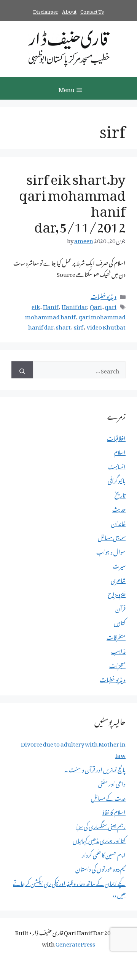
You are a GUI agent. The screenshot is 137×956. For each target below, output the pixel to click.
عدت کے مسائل (108, 797)
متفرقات (116, 636)
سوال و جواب (111, 551)
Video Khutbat (106, 326)
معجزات (117, 664)
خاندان (118, 522)
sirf (78, 326)
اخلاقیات (116, 437)
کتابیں (120, 621)
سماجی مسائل (112, 536)
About (69, 10)
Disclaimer (45, 10)
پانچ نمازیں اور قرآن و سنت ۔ (95, 768)
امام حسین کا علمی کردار (104, 854)
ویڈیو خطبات (103, 295)
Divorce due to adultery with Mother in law (73, 748)
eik (36, 305)
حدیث (119, 508)
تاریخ (120, 494)
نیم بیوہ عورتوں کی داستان (100, 868)
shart (63, 326)
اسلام (120, 451)
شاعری (118, 579)
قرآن (120, 607)
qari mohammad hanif (70, 310)
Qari (96, 305)
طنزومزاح (117, 593)
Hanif (51, 305)
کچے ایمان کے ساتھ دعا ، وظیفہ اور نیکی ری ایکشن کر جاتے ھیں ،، (69, 888)
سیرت (119, 565)
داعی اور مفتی (112, 782)
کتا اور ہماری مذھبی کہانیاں (99, 839)
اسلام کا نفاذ (114, 811)
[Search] (22, 369)
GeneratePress (75, 943)
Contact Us (92, 10)
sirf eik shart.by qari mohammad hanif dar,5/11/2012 (72, 200)
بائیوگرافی (117, 479)
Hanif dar (74, 305)
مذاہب (118, 650)
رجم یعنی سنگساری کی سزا (101, 825)
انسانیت (117, 465)
